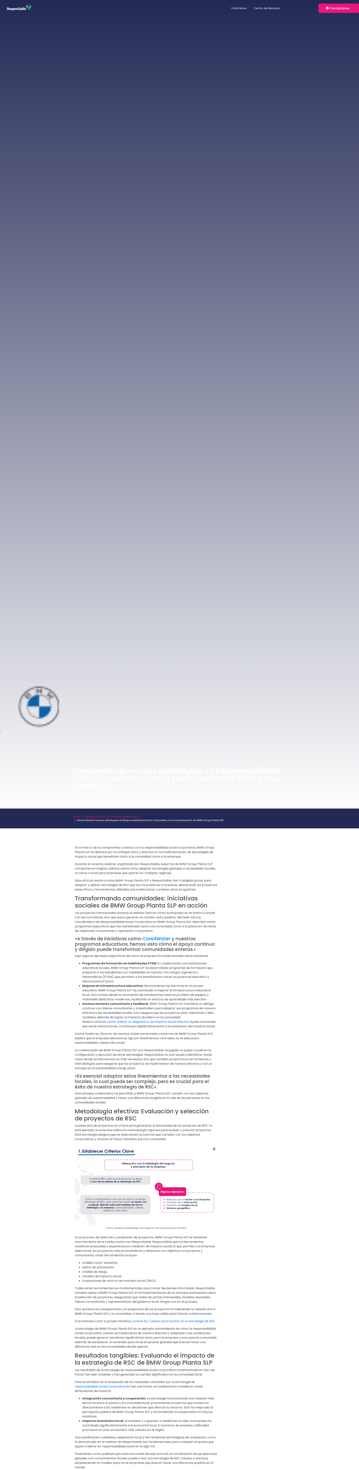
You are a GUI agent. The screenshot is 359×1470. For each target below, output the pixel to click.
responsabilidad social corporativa (100, 1386)
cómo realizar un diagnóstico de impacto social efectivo (148, 1022)
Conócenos (238, 8)
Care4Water (156, 939)
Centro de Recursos (267, 8)
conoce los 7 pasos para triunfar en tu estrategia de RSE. (173, 1321)
